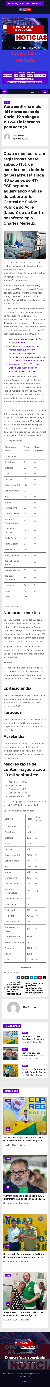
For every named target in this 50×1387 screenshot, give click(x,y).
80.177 (10, 300)
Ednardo (20, 136)
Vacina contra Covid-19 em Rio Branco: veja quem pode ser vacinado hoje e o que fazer (24, 368)
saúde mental (40, 76)
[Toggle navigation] (33, 92)
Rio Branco (7, 76)
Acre (16, 76)
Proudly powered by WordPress (16, 1374)
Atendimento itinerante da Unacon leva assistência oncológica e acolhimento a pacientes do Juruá (23, 1315)
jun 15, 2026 (27, 1058)
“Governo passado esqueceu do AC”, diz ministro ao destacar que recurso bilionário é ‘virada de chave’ (24, 1198)
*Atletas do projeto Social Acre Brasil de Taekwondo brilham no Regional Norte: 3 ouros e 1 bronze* (24, 1140)
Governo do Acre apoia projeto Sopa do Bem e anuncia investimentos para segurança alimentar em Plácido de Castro (24, 1259)
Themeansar (24, 1376)
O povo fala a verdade (25, 1357)
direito (29, 76)
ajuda (22, 76)
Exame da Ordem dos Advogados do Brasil (24, 82)
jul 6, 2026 (27, 1042)
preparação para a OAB (24, 79)
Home (25, 1381)
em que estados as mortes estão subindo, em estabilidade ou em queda (25, 350)
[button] (38, 91)
